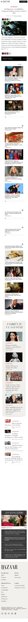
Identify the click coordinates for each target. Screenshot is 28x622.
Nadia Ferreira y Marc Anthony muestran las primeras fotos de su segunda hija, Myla (13, 387)
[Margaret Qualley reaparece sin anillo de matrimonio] (14, 336)
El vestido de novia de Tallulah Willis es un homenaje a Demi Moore (14, 458)
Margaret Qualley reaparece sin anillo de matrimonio (13, 347)
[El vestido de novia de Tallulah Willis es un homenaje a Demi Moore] (8, 454)
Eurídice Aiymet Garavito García (16, 427)
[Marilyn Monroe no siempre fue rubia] (14, 357)
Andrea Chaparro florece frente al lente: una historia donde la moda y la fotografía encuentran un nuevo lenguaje (15, 532)
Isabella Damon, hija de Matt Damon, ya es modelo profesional (14, 447)
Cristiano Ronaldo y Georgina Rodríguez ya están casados (14, 435)
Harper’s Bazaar (18, 16)
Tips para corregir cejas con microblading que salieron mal (15, 550)
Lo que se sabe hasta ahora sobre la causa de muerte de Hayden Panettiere (14, 545)
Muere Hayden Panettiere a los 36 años (13, 424)
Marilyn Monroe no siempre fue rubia (12, 367)
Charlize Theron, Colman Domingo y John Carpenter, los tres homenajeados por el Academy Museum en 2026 (15, 556)
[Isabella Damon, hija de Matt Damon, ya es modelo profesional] (8, 443)
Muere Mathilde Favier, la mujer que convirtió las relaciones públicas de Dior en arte (14, 410)
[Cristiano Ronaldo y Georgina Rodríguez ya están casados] (8, 431)
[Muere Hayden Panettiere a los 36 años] (8, 421)
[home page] (6, 2)
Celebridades (14, 6)
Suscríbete (23, 1)
